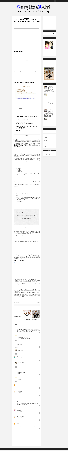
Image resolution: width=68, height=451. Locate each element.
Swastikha (19, 356)
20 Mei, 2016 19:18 (20, 378)
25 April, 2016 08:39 (19, 344)
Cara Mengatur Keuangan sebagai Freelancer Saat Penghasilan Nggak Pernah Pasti (48, 62)
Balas (39, 332)
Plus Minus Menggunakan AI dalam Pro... (36, 320)
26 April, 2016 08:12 (20, 350)
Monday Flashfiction (35, 289)
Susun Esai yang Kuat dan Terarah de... (17, 317)
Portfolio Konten (46, 137)
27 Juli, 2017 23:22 (19, 392)
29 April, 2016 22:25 (20, 363)
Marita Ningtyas (20, 398)
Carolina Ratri (21, 349)
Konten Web (45, 140)
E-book (45, 143)
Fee (17, 369)
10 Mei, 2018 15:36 (19, 417)
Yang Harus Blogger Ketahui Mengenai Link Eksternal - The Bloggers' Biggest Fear (49, 103)
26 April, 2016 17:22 (19, 357)
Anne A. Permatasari (20, 416)
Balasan (17, 333)
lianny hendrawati (20, 326)
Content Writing (18, 302)
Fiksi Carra (30, 294)
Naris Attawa (19, 391)
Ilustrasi (45, 146)
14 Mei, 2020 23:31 (19, 424)
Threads (49, 154)
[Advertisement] (50, 22)
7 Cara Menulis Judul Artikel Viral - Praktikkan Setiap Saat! (50, 87)
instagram (46, 154)
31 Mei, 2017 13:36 (19, 385)
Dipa (17, 384)
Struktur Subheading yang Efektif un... (26, 320)
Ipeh (17, 343)
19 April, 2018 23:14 (19, 410)
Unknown (18, 423)
